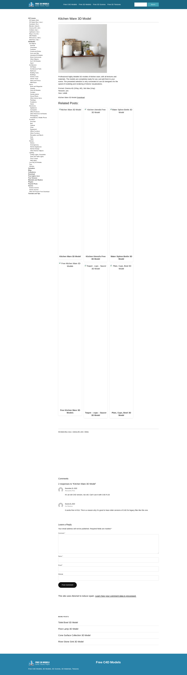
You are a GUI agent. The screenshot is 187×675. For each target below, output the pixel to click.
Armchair (33, 121)
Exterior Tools (34, 76)
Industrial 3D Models (36, 55)
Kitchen (31, 141)
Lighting (31, 152)
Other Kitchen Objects (37, 150)
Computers (33, 110)
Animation (31, 168)
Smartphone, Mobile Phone (38, 117)
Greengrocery (34, 145)
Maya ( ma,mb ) (34, 34)
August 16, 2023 (70, 503)
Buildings (33, 74)
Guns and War (34, 53)
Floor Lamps (34, 158)
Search (153, 4)
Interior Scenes (33, 189)
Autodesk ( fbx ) (34, 24)
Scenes (30, 185)
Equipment (33, 129)
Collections (32, 172)
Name (60, 556)
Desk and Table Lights (37, 156)
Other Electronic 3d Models (38, 113)
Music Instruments (35, 57)
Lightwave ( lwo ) (34, 32)
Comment (61, 533)
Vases (32, 104)
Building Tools (34, 73)
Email (60, 565)
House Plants (34, 96)
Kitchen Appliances (36, 147)
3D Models (31, 41)
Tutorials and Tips (34, 193)
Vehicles (31, 166)
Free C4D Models (108, 662)
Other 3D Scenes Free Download (39, 191)
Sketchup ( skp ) (34, 39)
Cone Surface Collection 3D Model (74, 635)
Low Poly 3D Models (35, 162)
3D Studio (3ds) (34, 20)
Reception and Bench (36, 135)
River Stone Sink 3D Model (71, 642)
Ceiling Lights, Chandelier (38, 154)
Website (60, 574)
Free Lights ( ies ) (34, 176)
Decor (31, 84)
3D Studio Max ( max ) (36, 22)
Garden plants (34, 94)
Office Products (35, 111)
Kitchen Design (34, 148)
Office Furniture (35, 131)
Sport (32, 63)
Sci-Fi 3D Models (35, 61)
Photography (34, 115)
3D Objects (32, 43)
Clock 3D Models (35, 90)
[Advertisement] (143, 38)
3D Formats (32, 18)
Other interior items (36, 98)
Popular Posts (32, 184)
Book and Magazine (36, 86)
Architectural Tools (35, 69)
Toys (30, 164)
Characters (33, 47)
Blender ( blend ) (34, 26)
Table (32, 139)
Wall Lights (33, 160)
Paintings (33, 100)
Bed (31, 123)
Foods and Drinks (35, 51)
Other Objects (34, 59)
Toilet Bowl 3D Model (68, 622)
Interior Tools (34, 78)
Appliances (33, 108)
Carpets (32, 88)
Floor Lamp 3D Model (68, 629)
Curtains (32, 92)
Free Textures (32, 178)
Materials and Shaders (35, 180)
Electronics (32, 106)
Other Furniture (35, 133)
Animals (32, 45)
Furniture (32, 119)
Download (31, 174)
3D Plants (33, 67)
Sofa (31, 137)
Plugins (30, 182)
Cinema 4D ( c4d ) (34, 28)
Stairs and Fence (35, 80)
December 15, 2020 (71, 488)
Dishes (32, 143)
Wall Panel (33, 82)
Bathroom (33, 71)
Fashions (33, 49)
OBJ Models (33, 36)
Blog (29, 170)
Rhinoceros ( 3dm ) (35, 37)
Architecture (33, 65)
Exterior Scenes (34, 187)
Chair (32, 127)
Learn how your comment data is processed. (115, 596)
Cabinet (32, 125)
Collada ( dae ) (33, 30)
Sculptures (33, 102)
